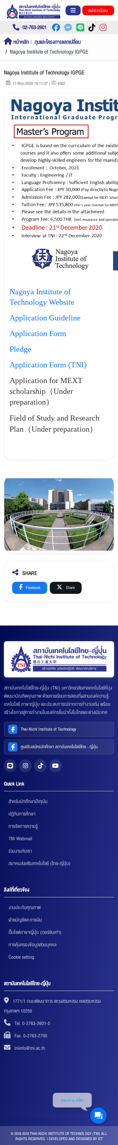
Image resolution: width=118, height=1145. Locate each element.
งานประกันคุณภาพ (25, 907)
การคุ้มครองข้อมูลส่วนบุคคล (32, 945)
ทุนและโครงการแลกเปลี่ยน (58, 42)
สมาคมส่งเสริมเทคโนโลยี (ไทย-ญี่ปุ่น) (39, 863)
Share (70, 587)
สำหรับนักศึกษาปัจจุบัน (28, 801)
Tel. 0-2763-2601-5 (32, 1023)
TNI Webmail (20, 839)
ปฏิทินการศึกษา (22, 814)
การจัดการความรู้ (23, 826)
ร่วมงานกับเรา (20, 851)
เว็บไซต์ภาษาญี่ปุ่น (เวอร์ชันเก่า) (35, 932)
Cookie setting (21, 957)
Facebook (32, 587)
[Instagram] (25, 766)
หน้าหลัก (20, 42)
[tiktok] (40, 766)
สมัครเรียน (98, 10)
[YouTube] (55, 766)
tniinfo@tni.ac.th (29, 1048)
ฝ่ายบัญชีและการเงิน (25, 920)
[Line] (10, 766)
